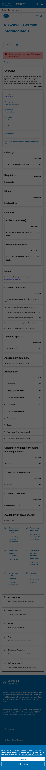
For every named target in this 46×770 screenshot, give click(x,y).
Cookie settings (23, 764)
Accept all (23, 759)
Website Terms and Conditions (32, 755)
